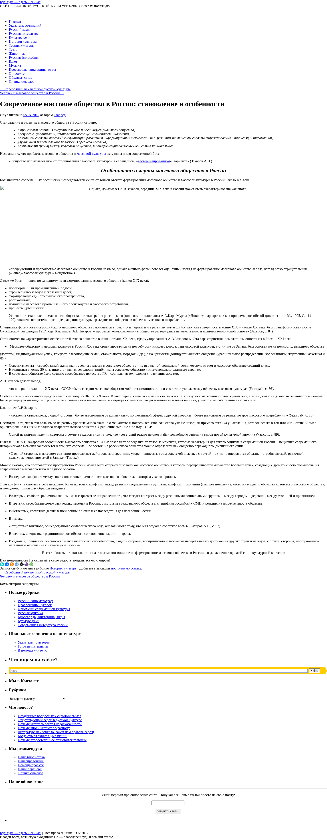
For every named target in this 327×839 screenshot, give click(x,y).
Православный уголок (35, 605)
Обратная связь (20, 77)
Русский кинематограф (35, 601)
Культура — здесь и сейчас (20, 2)
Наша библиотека (31, 757)
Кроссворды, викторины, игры (32, 69)
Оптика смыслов (21, 81)
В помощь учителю (32, 650)
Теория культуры (21, 45)
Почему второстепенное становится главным (52, 740)
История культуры (23, 41)
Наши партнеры (30, 769)
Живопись (17, 53)
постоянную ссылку (126, 568)
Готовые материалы (33, 646)
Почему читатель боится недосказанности (50, 724)
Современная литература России (43, 625)
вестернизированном (154, 161)
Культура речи (19, 37)
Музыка (15, 65)
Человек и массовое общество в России (32, 93)
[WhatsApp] (31, 564)
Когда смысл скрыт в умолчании (42, 736)
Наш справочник (31, 761)
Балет (13, 61)
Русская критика (30, 613)
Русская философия (23, 57)
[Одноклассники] (12, 564)
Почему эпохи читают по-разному (44, 728)
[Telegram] (17, 564)
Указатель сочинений (25, 25)
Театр (13, 49)
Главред (60, 115)
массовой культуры (91, 153)
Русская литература (23, 33)
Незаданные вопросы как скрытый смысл (49, 716)
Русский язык (19, 29)
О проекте (16, 73)
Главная (15, 21)
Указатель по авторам (34, 642)
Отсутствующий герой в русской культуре (50, 720)
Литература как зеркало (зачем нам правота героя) (56, 732)
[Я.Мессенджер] (2, 564)
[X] (22, 564)
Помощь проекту (31, 765)
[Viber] (26, 564)
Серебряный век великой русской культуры (35, 89)
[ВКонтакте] (7, 564)
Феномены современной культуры (44, 609)
